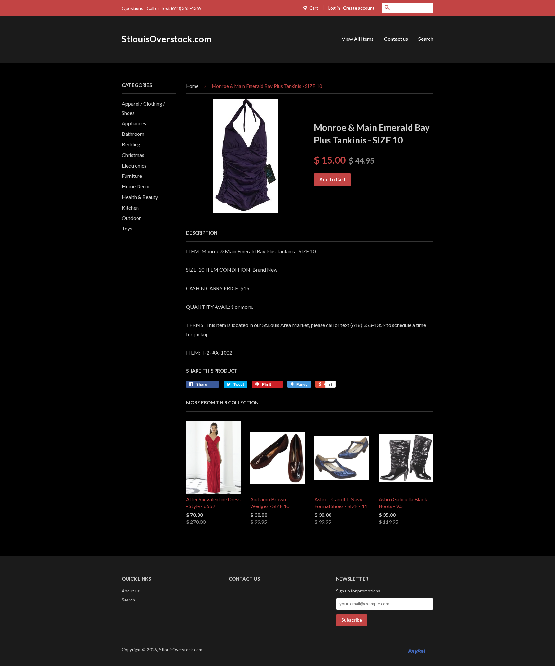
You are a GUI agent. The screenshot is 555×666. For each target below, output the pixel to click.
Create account (358, 8)
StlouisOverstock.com (167, 38)
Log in (334, 8)
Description (201, 233)
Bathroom (133, 134)
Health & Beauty (140, 197)
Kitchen (130, 207)
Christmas (133, 155)
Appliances (134, 123)
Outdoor (131, 218)
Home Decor (136, 186)
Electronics (134, 165)
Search (425, 39)
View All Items (358, 39)
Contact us (396, 39)
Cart (313, 8)
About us (131, 590)
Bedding (131, 144)
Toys (127, 228)
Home (192, 86)
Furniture (132, 176)
